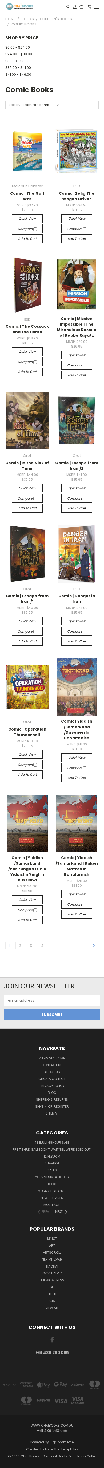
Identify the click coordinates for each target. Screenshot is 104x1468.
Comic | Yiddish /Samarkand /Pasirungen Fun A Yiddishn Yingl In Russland (27, 869)
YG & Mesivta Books (52, 1177)
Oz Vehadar (52, 1273)
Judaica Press (52, 1280)
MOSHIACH (52, 1204)
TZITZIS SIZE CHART (52, 1058)
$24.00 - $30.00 (18, 54)
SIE (52, 1287)
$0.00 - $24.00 (17, 47)
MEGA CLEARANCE (52, 1191)
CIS (52, 1301)
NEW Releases (52, 1198)
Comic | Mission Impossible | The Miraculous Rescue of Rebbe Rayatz (77, 327)
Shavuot (52, 1163)
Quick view (27, 218)
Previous (8, 1463)
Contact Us (52, 1065)
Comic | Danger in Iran (76, 598)
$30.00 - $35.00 (18, 60)
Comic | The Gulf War (27, 196)
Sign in (41, 1106)
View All (52, 1307)
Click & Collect (52, 1079)
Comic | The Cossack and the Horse (27, 329)
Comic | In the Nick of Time (27, 465)
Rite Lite (52, 1294)
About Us (52, 1072)
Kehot (52, 1238)
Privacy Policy (52, 1085)
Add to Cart (27, 238)
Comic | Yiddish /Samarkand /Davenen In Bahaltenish (77, 730)
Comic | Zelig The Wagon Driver (76, 196)
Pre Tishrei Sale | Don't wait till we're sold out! (52, 1149)
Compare (25, 229)
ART (52, 1245)
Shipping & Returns (52, 1099)
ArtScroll (52, 1252)
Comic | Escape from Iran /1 (27, 598)
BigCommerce (62, 1442)
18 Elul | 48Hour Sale (52, 1142)
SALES (52, 1170)
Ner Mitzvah (52, 1259)
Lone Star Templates (61, 1449)
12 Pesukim (52, 1156)
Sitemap (52, 1113)
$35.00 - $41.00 (18, 67)
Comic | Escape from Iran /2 (76, 465)
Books (52, 1184)
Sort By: (15, 104)
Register (61, 1106)
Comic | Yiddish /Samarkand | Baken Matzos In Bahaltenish (76, 866)
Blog (52, 1092)
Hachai (52, 1266)
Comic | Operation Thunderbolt (27, 732)
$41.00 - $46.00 (18, 74)
